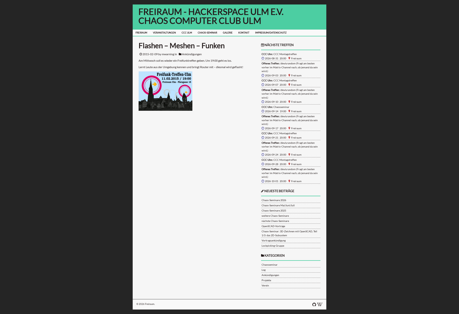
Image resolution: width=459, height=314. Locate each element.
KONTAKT (243, 32)
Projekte (266, 280)
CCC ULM (187, 32)
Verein (265, 285)
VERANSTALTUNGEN (164, 32)
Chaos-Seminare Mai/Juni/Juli (278, 205)
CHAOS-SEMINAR (207, 32)
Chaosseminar (270, 264)
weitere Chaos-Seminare (275, 215)
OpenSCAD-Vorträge (273, 226)
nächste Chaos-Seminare (275, 220)
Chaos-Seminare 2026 (274, 200)
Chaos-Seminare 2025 (274, 210)
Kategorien (274, 255)
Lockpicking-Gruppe (273, 245)
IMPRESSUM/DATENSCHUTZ (271, 32)
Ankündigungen (192, 54)
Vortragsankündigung (274, 240)
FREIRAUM (141, 32)
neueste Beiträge (279, 191)
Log (264, 269)
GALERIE (228, 32)
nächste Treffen (279, 45)
